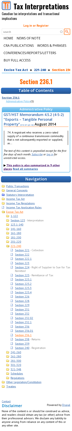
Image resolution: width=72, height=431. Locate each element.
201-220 (16, 241)
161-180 (16, 233)
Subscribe (37, 154)
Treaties (11, 386)
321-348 (16, 369)
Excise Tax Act (16, 70)
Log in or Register (36, 25)
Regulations (17, 378)
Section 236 (22, 326)
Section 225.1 (23, 279)
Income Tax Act (15, 199)
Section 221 (22, 250)
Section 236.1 (11, 97)
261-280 (16, 356)
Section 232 (22, 313)
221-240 (40, 70)
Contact (6, 401)
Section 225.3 (23, 288)
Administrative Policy (18, 101)
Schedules (17, 373)
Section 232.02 (24, 318)
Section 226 (22, 296)
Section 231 (22, 309)
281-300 (16, 361)
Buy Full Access (17, 60)
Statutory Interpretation (20, 195)
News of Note (28, 38)
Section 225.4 (23, 292)
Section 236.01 (24, 331)
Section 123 (18, 220)
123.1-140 (17, 224)
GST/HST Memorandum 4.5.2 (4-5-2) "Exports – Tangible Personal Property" (34, 119)
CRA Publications (19, 45)
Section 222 (22, 254)
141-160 (16, 229)
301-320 (16, 365)
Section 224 (22, 267)
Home (8, 38)
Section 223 (22, 263)
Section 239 (22, 343)
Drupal (66, 405)
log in (50, 154)
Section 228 (22, 301)
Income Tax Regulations (20, 203)
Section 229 (22, 305)
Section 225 (22, 275)
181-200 (16, 237)
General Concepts (17, 190)
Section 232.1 (23, 322)
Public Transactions (17, 186)
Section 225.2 (23, 284)
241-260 (16, 352)
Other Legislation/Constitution (23, 382)
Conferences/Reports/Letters (30, 53)
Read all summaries (25, 169)
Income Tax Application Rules (24, 207)
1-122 (14, 216)
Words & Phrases (51, 45)
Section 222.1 (23, 259)
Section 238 (22, 339)
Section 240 (22, 348)
